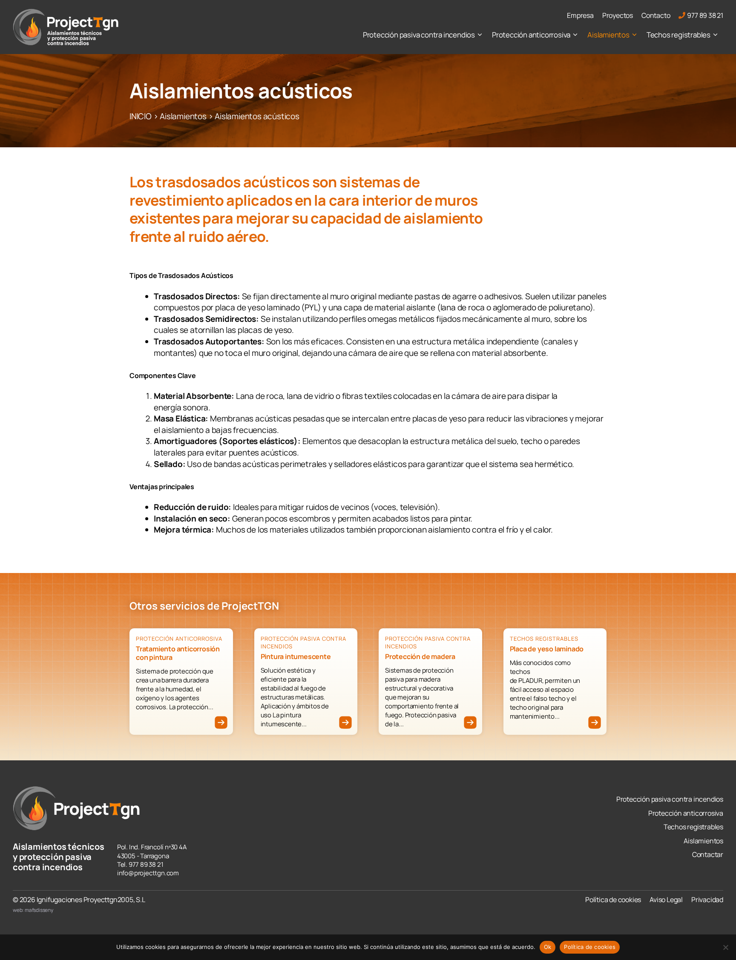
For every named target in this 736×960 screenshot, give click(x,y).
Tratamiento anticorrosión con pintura (178, 653)
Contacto (655, 15)
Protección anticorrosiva (531, 35)
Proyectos (617, 15)
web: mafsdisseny (33, 910)
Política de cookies (613, 899)
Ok (548, 946)
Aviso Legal (666, 899)
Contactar (707, 854)
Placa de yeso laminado (547, 648)
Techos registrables (678, 35)
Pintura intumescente (296, 656)
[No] (725, 947)
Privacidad (707, 899)
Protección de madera (420, 656)
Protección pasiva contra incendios (419, 35)
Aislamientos (608, 35)
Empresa (580, 15)
